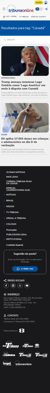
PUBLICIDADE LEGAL (16, 235)
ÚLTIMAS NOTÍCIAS (15, 172)
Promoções (11, 230)
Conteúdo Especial (14, 245)
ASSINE (39, 3)
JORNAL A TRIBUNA (16, 218)
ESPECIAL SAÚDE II (38, 16)
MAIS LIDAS (12, 177)
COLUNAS (11, 224)
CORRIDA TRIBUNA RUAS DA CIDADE (19, 182)
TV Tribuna (24, 16)
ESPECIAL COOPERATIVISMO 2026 (18, 189)
